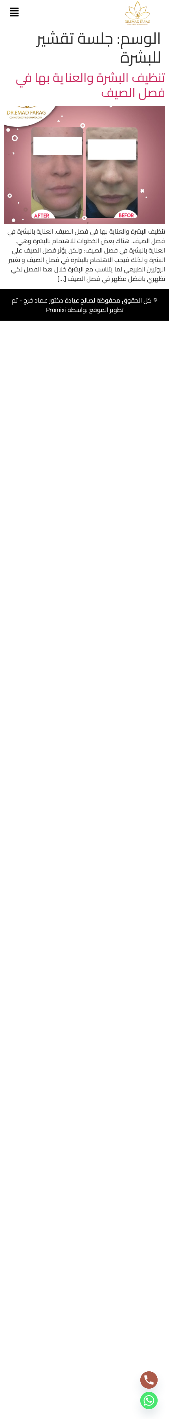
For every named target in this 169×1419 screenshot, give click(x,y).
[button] (14, 12)
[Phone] (149, 1380)
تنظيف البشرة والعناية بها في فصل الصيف (90, 84)
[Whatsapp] (149, 1400)
